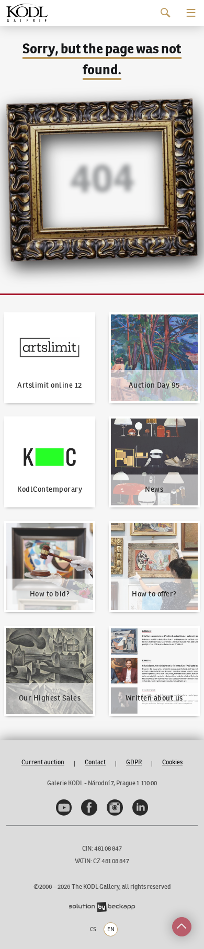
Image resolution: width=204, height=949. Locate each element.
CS (93, 929)
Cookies (172, 762)
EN (111, 929)
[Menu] (191, 13)
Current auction (42, 762)
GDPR (134, 762)
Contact (95, 762)
